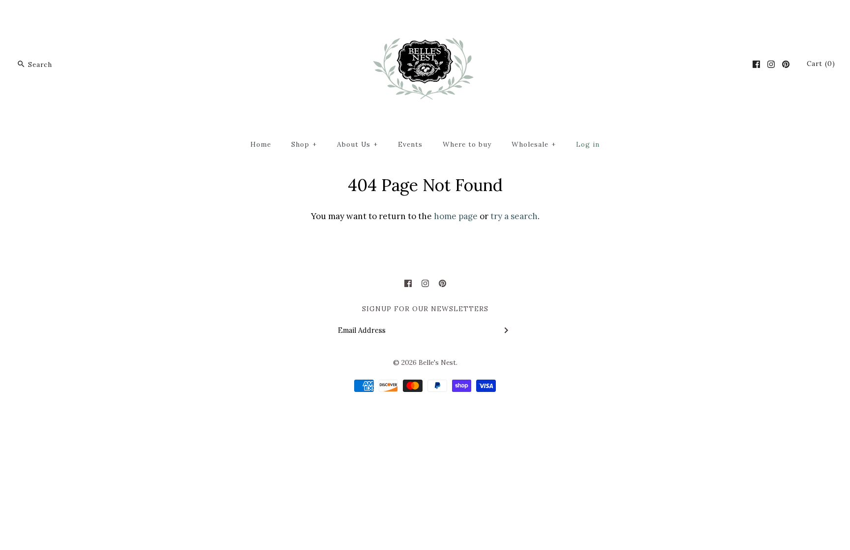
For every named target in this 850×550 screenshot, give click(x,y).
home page (456, 216)
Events (410, 144)
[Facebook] (756, 64)
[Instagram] (771, 64)
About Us (357, 144)
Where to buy (467, 144)
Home (260, 144)
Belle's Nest (437, 362)
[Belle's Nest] (425, 16)
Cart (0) (821, 63)
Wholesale (534, 144)
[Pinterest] (785, 64)
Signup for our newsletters (425, 308)
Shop (304, 144)
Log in (588, 144)
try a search (514, 216)
